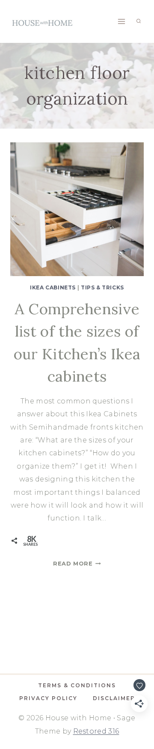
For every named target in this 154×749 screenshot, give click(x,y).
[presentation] (77, 209)
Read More (77, 563)
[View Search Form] (138, 21)
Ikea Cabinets (53, 287)
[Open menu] (121, 21)
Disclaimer (114, 698)
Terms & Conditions (77, 685)
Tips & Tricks (102, 287)
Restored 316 (96, 731)
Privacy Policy (48, 698)
